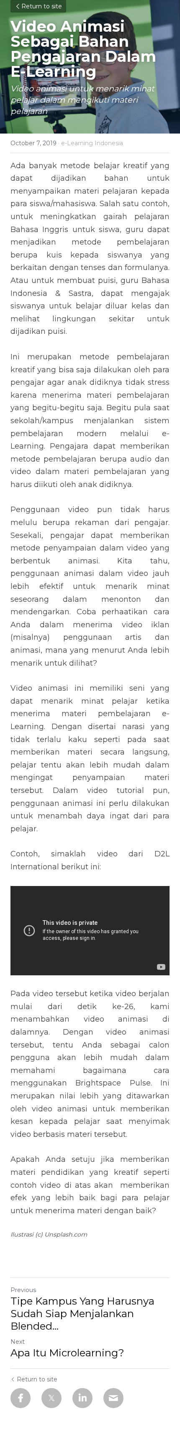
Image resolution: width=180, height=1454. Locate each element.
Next (17, 1341)
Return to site (41, 6)
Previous (23, 1290)
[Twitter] (51, 1398)
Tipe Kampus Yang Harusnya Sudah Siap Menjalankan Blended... (82, 1313)
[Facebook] (20, 1398)
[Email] (113, 1398)
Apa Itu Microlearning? (67, 1353)
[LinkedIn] (82, 1398)
